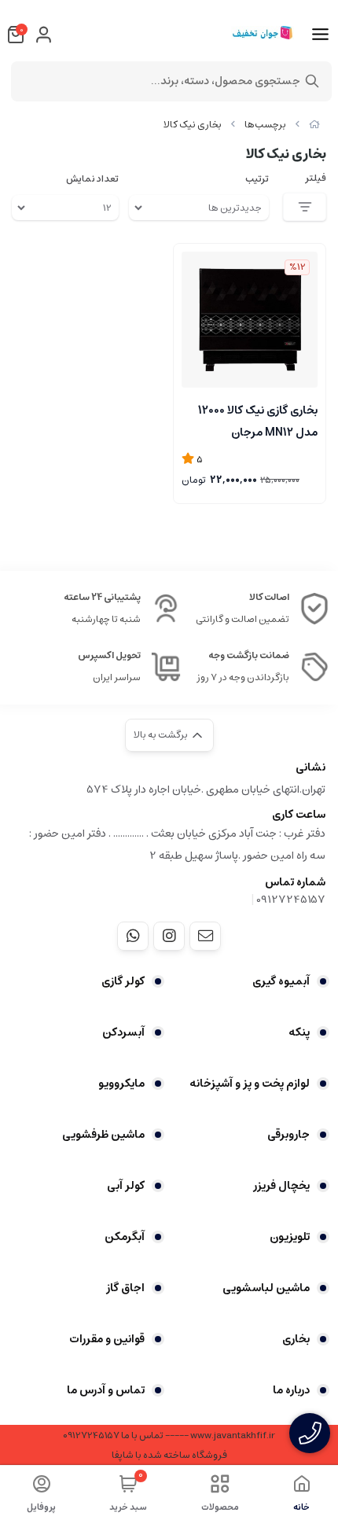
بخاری (296, 1339)
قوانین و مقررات (107, 1339)
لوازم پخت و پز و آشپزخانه (249, 1083)
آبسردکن (123, 1032)
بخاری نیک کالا (192, 124)
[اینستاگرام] (169, 936)
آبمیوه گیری (281, 981)
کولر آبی (126, 1186)
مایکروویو (121, 1083)
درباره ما (291, 1390)
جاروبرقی (288, 1135)
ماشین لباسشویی (266, 1288)
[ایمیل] (205, 936)
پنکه (299, 1032)
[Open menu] (320, 34)
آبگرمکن (125, 1237)
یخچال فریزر (281, 1186)
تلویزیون (290, 1237)
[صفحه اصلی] (314, 124)
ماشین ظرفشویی (103, 1135)
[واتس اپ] (133, 936)
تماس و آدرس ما (106, 1390)
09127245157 (290, 899)
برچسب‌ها (265, 124)
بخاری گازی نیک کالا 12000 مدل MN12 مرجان (258, 420)
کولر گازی (123, 981)
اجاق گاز (125, 1288)
